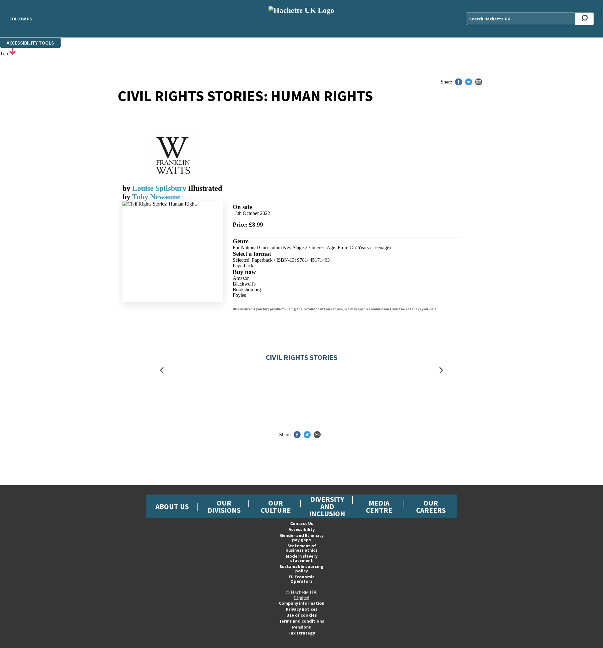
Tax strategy (301, 633)
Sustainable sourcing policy (301, 569)
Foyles (239, 295)
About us (172, 506)
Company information (301, 603)
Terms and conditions (301, 621)
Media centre (379, 506)
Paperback (243, 265)
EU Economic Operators (301, 579)
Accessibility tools (30, 43)
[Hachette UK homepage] (301, 18)
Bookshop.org (247, 289)
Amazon (241, 278)
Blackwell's (244, 284)
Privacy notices (302, 609)
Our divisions (224, 506)
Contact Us (301, 523)
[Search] (585, 19)
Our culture (276, 506)
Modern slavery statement (302, 558)
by (127, 188)
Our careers (431, 506)
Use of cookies (301, 615)
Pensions (301, 627)
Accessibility (302, 529)
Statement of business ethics (301, 548)
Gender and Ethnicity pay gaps (301, 538)
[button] (162, 370)
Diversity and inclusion (327, 506)
